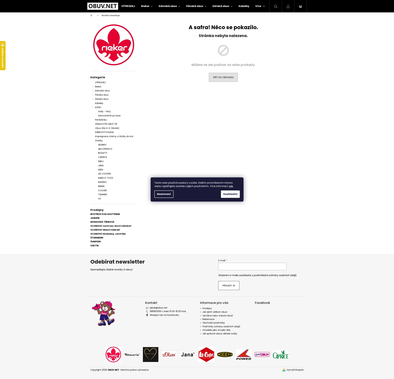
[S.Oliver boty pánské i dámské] (169, 354)
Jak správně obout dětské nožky (219, 333)
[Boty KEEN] (225, 354)
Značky (99, 140)
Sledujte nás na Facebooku (164, 315)
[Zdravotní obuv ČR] (262, 354)
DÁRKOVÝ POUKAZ (104, 132)
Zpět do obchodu (223, 77)
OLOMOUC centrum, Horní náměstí (110, 226)
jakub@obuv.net (158, 307)
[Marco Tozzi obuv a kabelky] (150, 354)
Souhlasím (230, 194)
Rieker (98, 86)
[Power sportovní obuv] (243, 354)
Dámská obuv (102, 90)
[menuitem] (128, 6)
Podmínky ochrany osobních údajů (221, 326)
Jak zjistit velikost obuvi (214, 311)
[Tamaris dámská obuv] (132, 354)
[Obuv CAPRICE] (280, 354)
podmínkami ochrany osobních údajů (275, 275)
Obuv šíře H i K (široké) (107, 128)
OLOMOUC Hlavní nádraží (105, 230)
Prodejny (207, 308)
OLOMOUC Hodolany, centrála (108, 234)
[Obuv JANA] (188, 354)
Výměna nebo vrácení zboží (217, 315)
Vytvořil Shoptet (295, 369)
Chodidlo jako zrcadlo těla (216, 330)
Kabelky (99, 103)
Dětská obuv (102, 99)
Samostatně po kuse (109, 115)
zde (231, 186)
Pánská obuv (102, 94)
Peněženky (101, 119)
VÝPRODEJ (100, 82)
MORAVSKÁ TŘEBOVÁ (102, 222)
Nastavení (164, 194)
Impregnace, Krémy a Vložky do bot (114, 136)
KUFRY (98, 107)
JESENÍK (95, 218)
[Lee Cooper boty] (206, 354)
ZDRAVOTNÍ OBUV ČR (106, 124)
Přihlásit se (228, 285)
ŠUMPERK (95, 241)
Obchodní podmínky (213, 322)
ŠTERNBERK (96, 238)
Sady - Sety (104, 111)
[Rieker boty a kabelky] (113, 354)
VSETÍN (94, 246)
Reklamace (208, 319)
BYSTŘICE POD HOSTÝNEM (105, 214)
